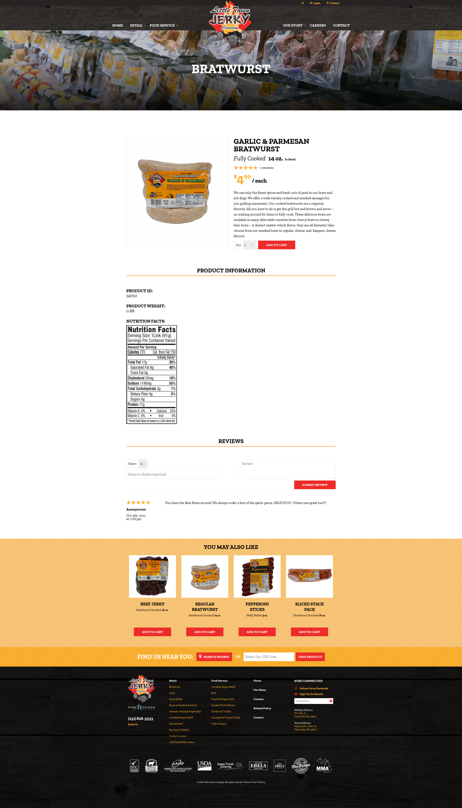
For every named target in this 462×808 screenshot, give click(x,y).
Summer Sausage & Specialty (185, 711)
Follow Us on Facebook (314, 688)
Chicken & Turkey (221, 711)
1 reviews (266, 168)
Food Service (162, 25)
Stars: (132, 464)
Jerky (172, 693)
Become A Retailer (179, 729)
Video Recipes (219, 723)
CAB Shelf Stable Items (181, 742)
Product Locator (178, 736)
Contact (341, 25)
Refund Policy (262, 708)
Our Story (293, 25)
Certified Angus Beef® (181, 717)
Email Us (133, 724)
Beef (213, 693)
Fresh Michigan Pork (222, 699)
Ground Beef (176, 723)
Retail (136, 25)
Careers (318, 25)
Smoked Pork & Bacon (223, 705)
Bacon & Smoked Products (183, 705)
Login (316, 3)
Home (117, 25)
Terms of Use (250, 782)
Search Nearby (216, 657)
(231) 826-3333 (140, 719)
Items (334, 3)
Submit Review (315, 485)
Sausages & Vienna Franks (225, 717)
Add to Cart (152, 632)
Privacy (261, 782)
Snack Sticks (175, 699)
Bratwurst (174, 686)
